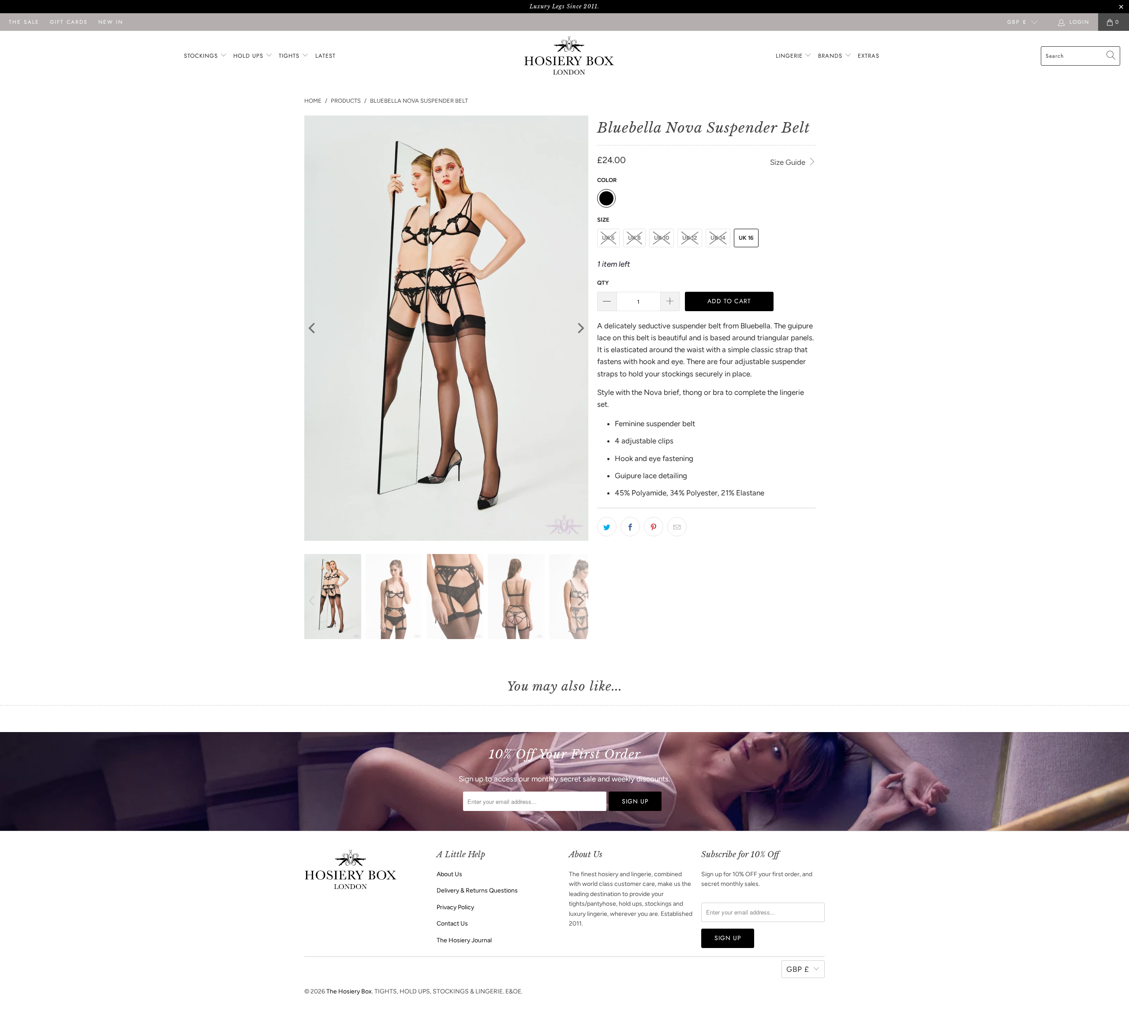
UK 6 (608, 237)
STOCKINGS (202, 56)
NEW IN (110, 22)
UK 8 (634, 237)
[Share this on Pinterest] (653, 526)
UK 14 (717, 237)
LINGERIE (790, 56)
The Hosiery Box (349, 991)
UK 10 (661, 237)
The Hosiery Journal (464, 940)
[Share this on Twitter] (607, 526)
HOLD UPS (249, 56)
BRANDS (830, 56)
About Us (449, 874)
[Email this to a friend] (677, 526)
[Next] (580, 328)
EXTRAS (868, 56)
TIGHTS (290, 56)
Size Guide (788, 162)
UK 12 (689, 237)
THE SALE (24, 22)
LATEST (325, 56)
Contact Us (452, 923)
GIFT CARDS (69, 22)
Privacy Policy (455, 907)
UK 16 (746, 237)
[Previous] (313, 328)
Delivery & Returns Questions (477, 890)
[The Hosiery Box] (569, 56)
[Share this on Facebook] (630, 526)
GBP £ (1017, 22)
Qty (603, 282)
